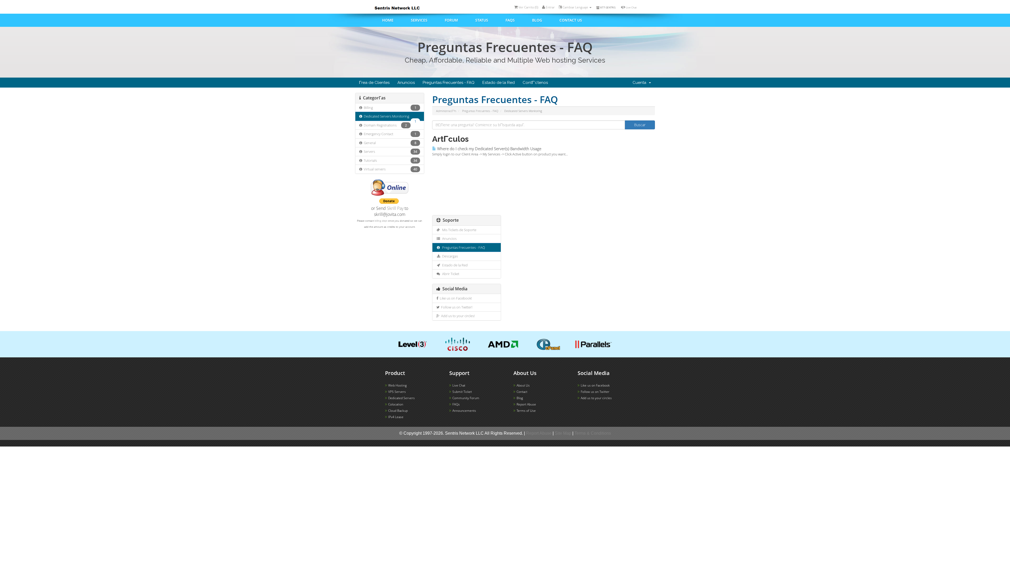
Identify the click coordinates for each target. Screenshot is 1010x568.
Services (419, 20)
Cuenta (640, 82)
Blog (537, 20)
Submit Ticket (462, 391)
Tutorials (389, 160)
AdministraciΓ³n (446, 111)
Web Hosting (397, 385)
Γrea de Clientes (374, 82)
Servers (389, 151)
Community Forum (465, 398)
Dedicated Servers (401, 398)
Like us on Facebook (595, 385)
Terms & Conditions (592, 433)
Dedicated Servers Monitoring (389, 117)
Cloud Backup (398, 410)
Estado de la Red (498, 82)
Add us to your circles (596, 398)
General (389, 142)
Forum (451, 20)
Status (481, 20)
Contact (522, 391)
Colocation (395, 404)
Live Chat (631, 7)
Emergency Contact (389, 133)
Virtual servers (389, 169)
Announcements (464, 410)
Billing (389, 107)
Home (387, 20)
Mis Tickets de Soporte (458, 229)
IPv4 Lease (395, 417)
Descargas (449, 256)
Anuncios (406, 82)
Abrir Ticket (450, 273)
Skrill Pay (395, 208)
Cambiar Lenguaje (575, 7)
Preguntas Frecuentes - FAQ (448, 82)
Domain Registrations (384, 125)
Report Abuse (526, 404)
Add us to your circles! (457, 315)
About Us (523, 385)
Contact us (570, 20)
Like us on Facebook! (455, 298)
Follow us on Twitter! (456, 307)
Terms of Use (526, 410)
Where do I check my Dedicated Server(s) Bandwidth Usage (488, 148)
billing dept (381, 220)
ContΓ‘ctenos (535, 82)
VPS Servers (397, 391)
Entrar (550, 7)
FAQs (510, 20)
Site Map (563, 433)
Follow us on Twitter (595, 391)
